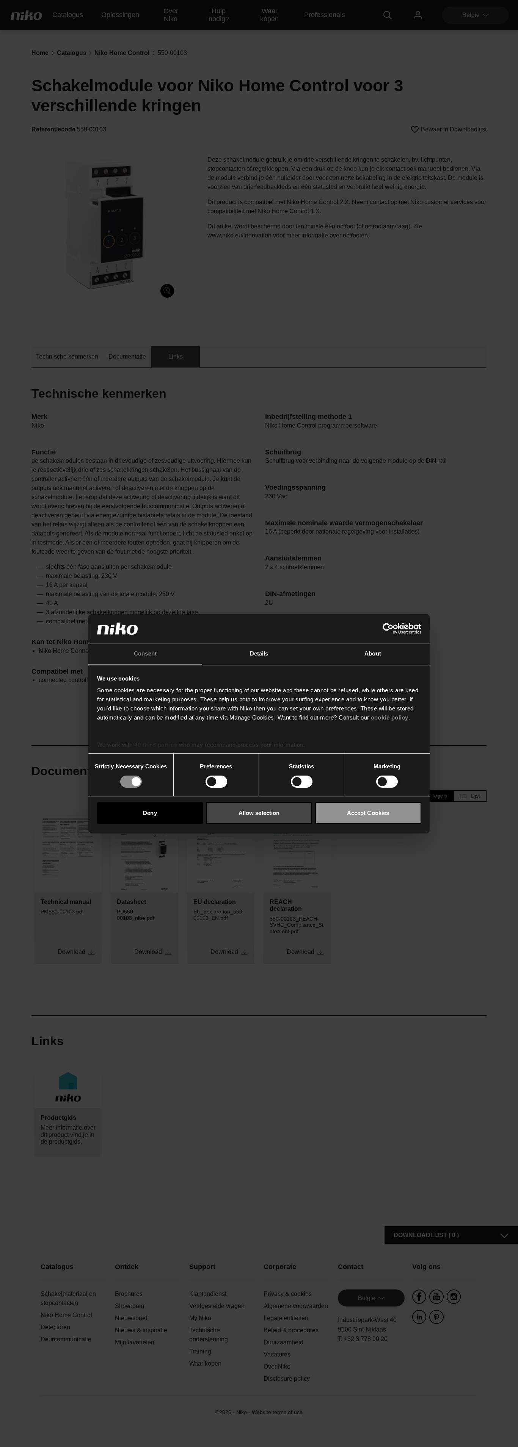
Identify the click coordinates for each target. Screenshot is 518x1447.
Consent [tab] (145, 653)
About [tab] (372, 653)
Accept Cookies (368, 813)
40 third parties (155, 744)
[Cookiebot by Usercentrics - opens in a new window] (388, 628)
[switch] (216, 782)
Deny (150, 813)
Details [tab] (259, 653)
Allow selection (259, 813)
